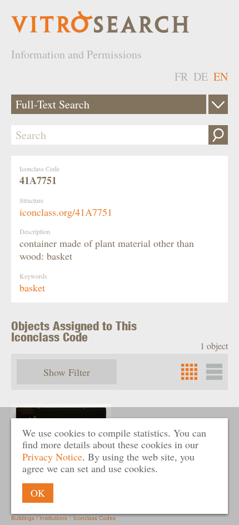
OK (38, 492)
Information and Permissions (76, 54)
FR (181, 76)
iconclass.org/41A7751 (65, 212)
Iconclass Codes (94, 518)
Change (218, 104)
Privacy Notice (52, 456)
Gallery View (214, 372)
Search (218, 135)
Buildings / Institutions (39, 518)
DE (200, 76)
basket (32, 287)
